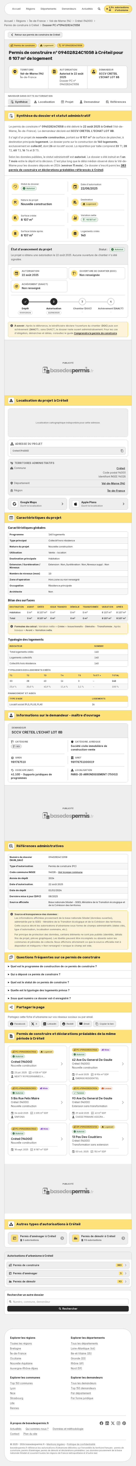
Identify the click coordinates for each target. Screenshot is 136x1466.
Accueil (16, 8)
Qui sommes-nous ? (37, 1428)
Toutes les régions (21, 1343)
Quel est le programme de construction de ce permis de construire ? (54, 966)
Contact (14, 1433)
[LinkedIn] (107, 1423)
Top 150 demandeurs (83, 1388)
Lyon (13, 1388)
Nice (12, 1393)
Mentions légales (56, 1444)
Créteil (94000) (84, 20)
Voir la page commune (70, 872)
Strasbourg (16, 1398)
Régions (30, 8)
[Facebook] (101, 1423)
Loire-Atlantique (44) (83, 1348)
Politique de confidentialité (81, 1444)
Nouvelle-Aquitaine (21, 1363)
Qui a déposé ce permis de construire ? (35, 974)
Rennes (14, 1408)
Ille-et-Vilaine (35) (81, 1353)
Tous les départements (84, 1343)
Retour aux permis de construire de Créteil (37, 34)
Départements (48, 8)
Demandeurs (69, 8)
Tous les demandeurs (83, 1383)
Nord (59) (76, 1368)
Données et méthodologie (68, 1428)
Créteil (121, 468)
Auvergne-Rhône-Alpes (24, 1368)
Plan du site (30, 1433)
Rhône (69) (77, 1363)
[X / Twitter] (113, 1423)
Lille (12, 1403)
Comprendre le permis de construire (95, 333)
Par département (81, 1393)
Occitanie (15, 1358)
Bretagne (15, 1348)
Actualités (87, 8)
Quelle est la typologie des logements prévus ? (40, 990)
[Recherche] (99, 9)
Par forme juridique (82, 1398)
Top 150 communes (21, 1383)
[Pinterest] (124, 1423)
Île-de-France (37, 20)
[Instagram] (118, 1423)
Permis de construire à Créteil (21, 25)
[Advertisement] (68, 368)
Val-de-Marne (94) (60, 20)
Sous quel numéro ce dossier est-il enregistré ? (41, 998)
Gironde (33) (78, 1358)
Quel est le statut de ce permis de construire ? (40, 982)
